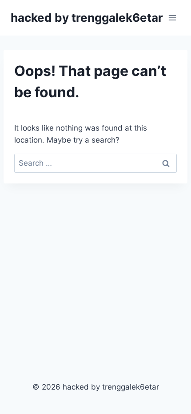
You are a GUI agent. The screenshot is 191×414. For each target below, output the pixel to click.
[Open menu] (172, 17)
